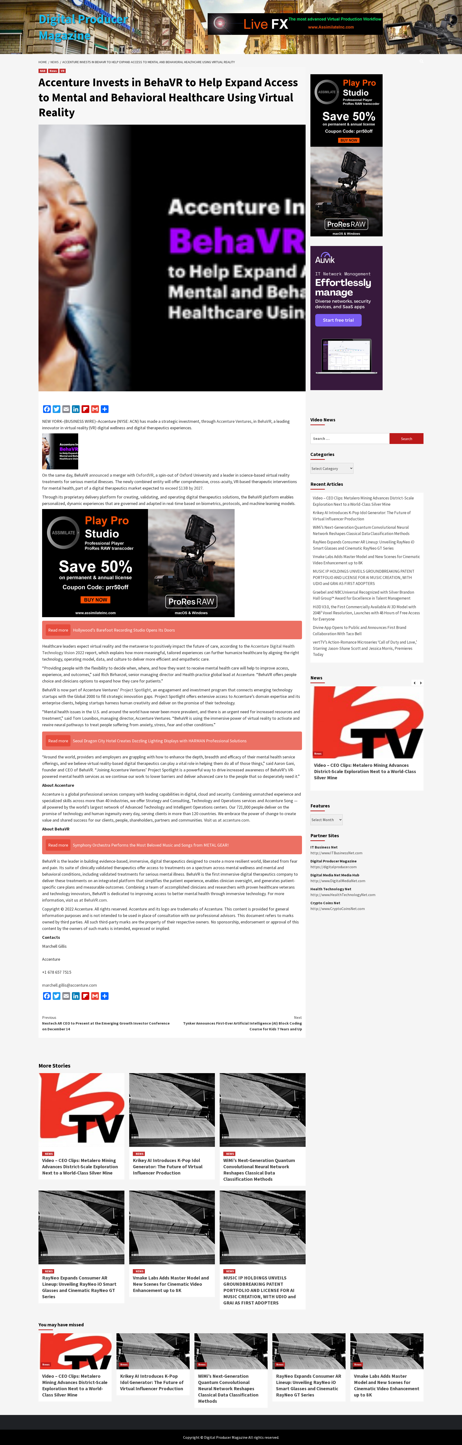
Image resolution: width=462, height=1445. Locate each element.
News (53, 71)
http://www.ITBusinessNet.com (336, 852)
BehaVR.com (95, 900)
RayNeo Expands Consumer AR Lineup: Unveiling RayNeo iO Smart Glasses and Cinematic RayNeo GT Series (79, 1287)
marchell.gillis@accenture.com (69, 985)
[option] (367, 740)
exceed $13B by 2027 (184, 488)
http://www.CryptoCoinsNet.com (337, 908)
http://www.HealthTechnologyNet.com (342, 894)
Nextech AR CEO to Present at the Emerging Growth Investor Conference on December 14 (106, 1023)
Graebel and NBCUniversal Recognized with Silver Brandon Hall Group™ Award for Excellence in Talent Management (363, 595)
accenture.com (236, 820)
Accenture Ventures (234, 421)
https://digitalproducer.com (333, 866)
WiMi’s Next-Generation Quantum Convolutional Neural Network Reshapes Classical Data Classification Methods (259, 1169)
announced (99, 475)
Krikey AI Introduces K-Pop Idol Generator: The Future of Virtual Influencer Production (167, 1166)
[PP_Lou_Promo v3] (138, 563)
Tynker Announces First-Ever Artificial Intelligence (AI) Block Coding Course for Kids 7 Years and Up (242, 1023)
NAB (42, 71)
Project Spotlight (135, 690)
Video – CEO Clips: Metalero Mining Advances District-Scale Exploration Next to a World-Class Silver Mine (80, 1166)
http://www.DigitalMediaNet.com (337, 880)
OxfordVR (145, 475)
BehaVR (264, 421)
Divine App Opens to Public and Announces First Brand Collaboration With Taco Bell (359, 630)
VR (62, 71)
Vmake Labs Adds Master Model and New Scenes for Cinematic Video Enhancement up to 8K (171, 1284)
